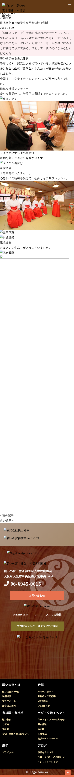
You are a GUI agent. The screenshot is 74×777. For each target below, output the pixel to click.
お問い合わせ (37, 595)
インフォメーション (48, 762)
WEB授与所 (44, 706)
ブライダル (7, 752)
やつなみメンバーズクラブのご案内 (37, 626)
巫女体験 (42, 724)
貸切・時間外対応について (15, 734)
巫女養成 (42, 734)
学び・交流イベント (51, 713)
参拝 (41, 684)
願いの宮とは (11, 684)
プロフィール (9, 701)
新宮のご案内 (9, 706)
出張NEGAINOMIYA (48, 738)
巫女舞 (41, 729)
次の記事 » (7, 520)
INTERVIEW (20, 614)
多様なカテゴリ (45, 752)
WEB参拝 (42, 701)
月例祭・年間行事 (47, 696)
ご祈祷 (5, 724)
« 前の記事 (7, 515)
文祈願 (5, 729)
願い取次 (6, 719)
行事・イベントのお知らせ (51, 719)
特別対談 (6, 696)
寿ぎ (5, 745)
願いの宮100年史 (10, 692)
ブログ (42, 745)
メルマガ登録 (53, 614)
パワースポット (45, 692)
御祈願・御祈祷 (13, 713)
